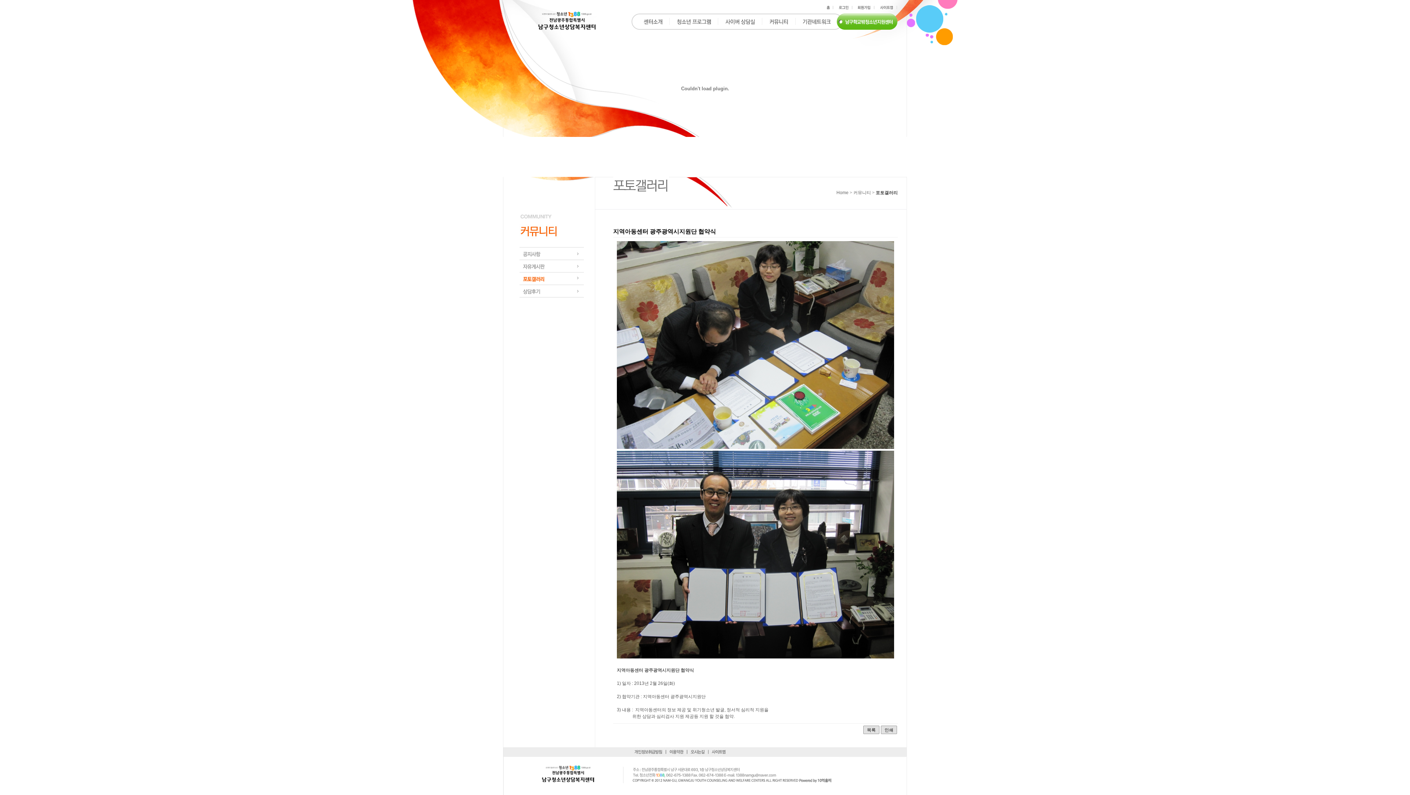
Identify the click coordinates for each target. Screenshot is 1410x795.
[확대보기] (755, 447)
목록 (871, 730)
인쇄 (889, 730)
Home (842, 192)
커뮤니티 (862, 192)
